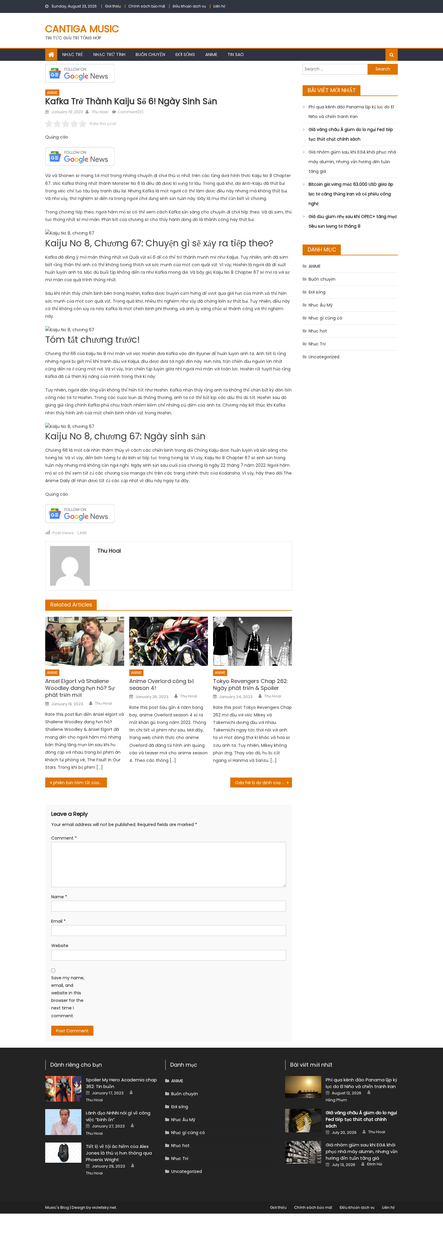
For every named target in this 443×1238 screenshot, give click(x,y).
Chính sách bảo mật (146, 6)
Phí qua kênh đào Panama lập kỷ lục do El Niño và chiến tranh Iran (351, 112)
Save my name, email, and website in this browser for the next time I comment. (67, 997)
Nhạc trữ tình (109, 54)
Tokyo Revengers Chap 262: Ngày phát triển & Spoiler (250, 685)
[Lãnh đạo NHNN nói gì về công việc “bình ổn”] (63, 1122)
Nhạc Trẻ (72, 54)
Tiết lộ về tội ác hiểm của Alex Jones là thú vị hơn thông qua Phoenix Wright (119, 1153)
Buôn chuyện (150, 54)
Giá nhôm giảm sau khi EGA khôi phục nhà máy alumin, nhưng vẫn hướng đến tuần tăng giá (352, 161)
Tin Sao (236, 54)
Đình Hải (374, 1164)
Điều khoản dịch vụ (189, 6)
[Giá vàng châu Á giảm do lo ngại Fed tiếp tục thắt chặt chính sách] (303, 1120)
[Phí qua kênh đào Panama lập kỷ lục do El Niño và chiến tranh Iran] (303, 1087)
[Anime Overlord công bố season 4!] (168, 641)
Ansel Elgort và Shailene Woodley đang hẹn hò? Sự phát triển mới (80, 688)
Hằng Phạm (336, 1100)
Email (58, 921)
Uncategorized (324, 357)
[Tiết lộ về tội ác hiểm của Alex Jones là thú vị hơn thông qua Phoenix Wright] (63, 1153)
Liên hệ (219, 6)
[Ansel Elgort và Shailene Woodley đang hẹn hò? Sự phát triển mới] (84, 641)
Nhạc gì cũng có (325, 318)
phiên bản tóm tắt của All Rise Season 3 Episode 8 (80, 783)
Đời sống (185, 54)
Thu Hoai (99, 112)
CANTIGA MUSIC (82, 29)
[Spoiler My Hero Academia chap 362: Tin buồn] (63, 1089)
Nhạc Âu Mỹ (321, 305)
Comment (64, 838)
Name (59, 897)
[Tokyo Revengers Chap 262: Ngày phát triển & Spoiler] (252, 641)
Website (59, 946)
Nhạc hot (318, 331)
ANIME (211, 54)
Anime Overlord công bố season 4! (161, 685)
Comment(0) (130, 112)
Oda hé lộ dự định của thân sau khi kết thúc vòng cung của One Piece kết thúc (263, 783)
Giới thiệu (113, 6)
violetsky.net (104, 1207)
